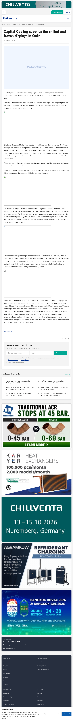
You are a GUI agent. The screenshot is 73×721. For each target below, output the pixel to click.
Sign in (68, 12)
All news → (68, 374)
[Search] (4, 12)
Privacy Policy (25, 360)
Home (3, 24)
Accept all (67, 714)
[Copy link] (63, 338)
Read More (8, 331)
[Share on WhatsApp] (68, 338)
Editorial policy (7, 697)
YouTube (40, 701)
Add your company (43, 669)
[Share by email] (65, 338)
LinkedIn (39, 693)
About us (6, 693)
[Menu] (68, 19)
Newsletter (40, 704)
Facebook (40, 697)
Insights (5, 666)
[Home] (10, 18)
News (8, 24)
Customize (56, 714)
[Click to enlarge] (36, 126)
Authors (5, 685)
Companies (6, 673)
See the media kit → (9, 648)
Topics (5, 681)
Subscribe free (57, 12)
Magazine (6, 677)
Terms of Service (13, 360)
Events (5, 669)
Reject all (46, 714)
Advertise (40, 662)
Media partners (41, 666)
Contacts (6, 701)
